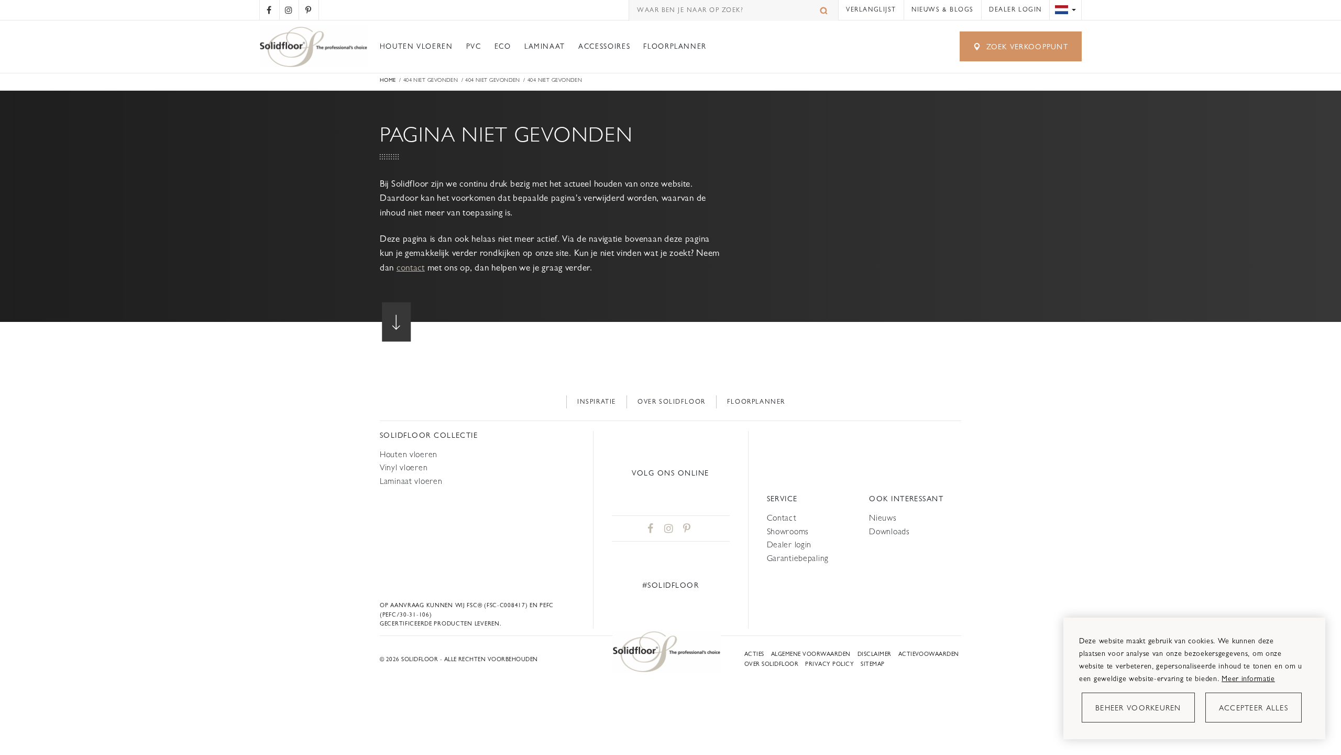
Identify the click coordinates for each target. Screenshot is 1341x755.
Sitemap (872, 664)
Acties (754, 654)
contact (411, 267)
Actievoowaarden (928, 654)
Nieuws (882, 518)
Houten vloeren (416, 46)
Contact (782, 518)
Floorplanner (675, 46)
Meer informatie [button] (1248, 678)
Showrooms (788, 531)
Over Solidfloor (671, 401)
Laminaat (544, 46)
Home (388, 80)
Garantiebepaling (798, 558)
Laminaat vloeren (411, 481)
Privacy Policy (829, 664)
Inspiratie (596, 401)
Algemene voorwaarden (811, 654)
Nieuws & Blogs (942, 9)
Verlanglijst (871, 9)
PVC (473, 46)
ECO (502, 46)
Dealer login (1015, 9)
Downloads (889, 531)
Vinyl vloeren (403, 467)
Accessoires (604, 46)
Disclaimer (875, 654)
